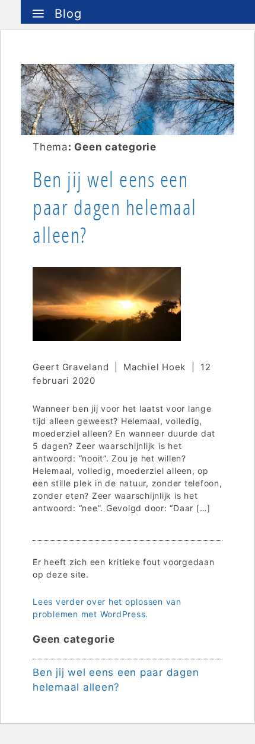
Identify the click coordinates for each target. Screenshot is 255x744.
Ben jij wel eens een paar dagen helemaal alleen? (115, 207)
